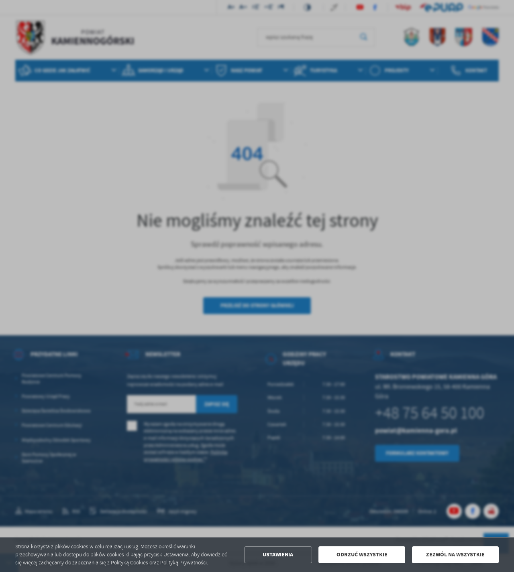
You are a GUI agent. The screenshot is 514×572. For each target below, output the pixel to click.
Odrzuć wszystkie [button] (362, 554)
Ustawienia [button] (278, 554)
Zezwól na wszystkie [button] (455, 554)
